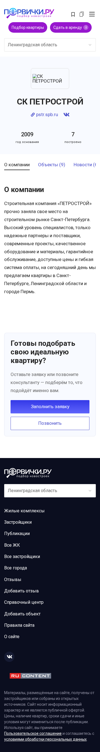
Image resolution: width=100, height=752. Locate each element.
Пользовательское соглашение (33, 733)
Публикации (17, 533)
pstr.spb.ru (47, 114)
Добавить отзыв (21, 591)
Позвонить (50, 423)
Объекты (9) (51, 164)
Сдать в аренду (69, 27)
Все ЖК (12, 545)
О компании (17, 164)
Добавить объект (22, 614)
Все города (15, 568)
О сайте (11, 636)
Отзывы (12, 579)
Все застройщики (22, 556)
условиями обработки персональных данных (45, 739)
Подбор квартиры (28, 27)
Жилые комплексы (24, 510)
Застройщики (18, 522)
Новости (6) (86, 164)
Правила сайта (19, 625)
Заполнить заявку (50, 406)
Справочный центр (24, 602)
